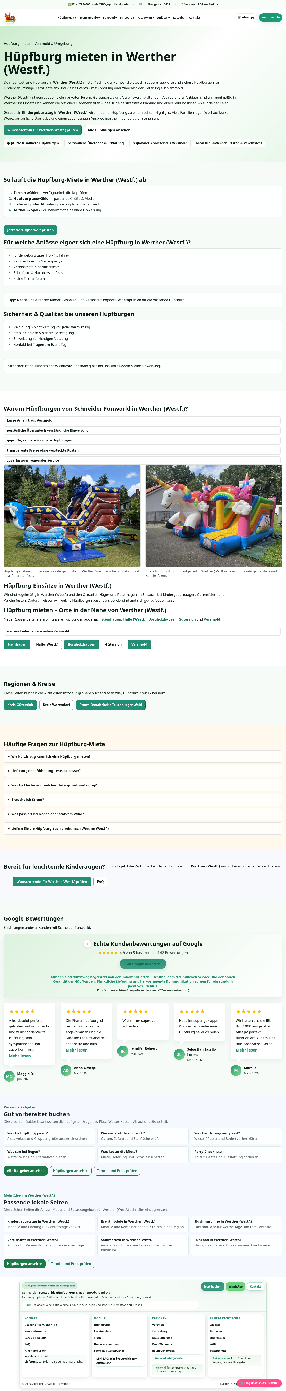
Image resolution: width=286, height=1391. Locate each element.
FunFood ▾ (110, 17)
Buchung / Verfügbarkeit (41, 1325)
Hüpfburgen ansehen (71, 1170)
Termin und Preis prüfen (117, 1170)
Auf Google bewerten (143, 963)
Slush (97, 1338)
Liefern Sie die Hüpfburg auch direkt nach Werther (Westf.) (60, 828)
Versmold (212, 619)
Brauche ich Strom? (27, 799)
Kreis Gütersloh (20, 704)
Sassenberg (159, 1331)
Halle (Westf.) (135, 619)
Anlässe (215, 1325)
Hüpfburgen (102, 1325)
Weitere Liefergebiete (168, 1358)
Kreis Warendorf (56, 704)
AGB (213, 1344)
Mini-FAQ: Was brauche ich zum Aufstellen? (116, 1361)
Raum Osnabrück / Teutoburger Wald (111, 704)
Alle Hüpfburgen (35, 1350)
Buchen (224, 1384)
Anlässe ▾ (163, 17)
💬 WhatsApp (246, 17)
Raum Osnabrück (163, 1350)
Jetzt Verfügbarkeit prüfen (30, 229)
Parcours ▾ (127, 17)
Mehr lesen (20, 1056)
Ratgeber (179, 17)
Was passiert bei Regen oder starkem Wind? (47, 814)
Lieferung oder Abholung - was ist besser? (46, 770)
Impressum (217, 1338)
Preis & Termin (271, 17)
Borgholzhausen (162, 619)
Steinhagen (111, 619)
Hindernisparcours (106, 1344)
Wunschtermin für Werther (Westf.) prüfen (42, 130)
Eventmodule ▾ (90, 17)
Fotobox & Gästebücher (109, 1350)
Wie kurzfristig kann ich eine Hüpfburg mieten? (51, 756)
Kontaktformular (36, 1331)
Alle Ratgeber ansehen (26, 1170)
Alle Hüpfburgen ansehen (109, 130)
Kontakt (194, 17)
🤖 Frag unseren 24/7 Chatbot (259, 1383)
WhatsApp (236, 1286)
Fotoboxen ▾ (145, 17)
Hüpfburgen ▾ (67, 17)
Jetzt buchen (213, 1286)
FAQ (100, 881)
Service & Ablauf (35, 1338)
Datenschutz (218, 1350)
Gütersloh (187, 619)
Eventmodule (102, 1331)
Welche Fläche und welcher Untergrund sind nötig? (54, 785)
